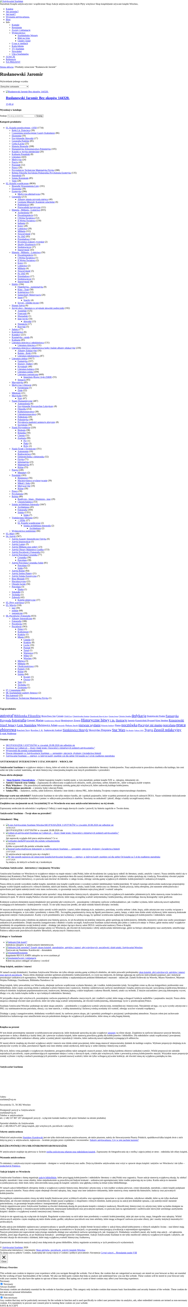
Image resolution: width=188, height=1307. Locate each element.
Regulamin (17, 27)
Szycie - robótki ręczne (28, 303)
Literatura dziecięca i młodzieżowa (28, 342)
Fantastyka (23, 361)
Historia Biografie (20, 146)
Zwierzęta (22, 687)
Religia (15, 496)
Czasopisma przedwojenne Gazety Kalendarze (33, 133)
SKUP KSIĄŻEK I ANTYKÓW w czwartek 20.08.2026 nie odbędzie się (40, 745)
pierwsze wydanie (89, 725)
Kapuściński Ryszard (145, 720)
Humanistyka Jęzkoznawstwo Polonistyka (31, 149)
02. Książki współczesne (17, 183)
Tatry (20, 682)
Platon (118, 725)
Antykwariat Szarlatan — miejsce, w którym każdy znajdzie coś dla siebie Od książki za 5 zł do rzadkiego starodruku (60, 756)
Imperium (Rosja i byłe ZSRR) (38, 377)
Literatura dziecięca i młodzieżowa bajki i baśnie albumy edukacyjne (43, 348)
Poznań (27, 647)
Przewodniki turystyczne (29, 207)
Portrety (21, 669)
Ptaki (26, 443)
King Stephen (161, 720)
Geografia (16, 196)
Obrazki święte (19, 584)
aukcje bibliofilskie (47, 1177)
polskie (15, 610)
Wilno (26, 655)
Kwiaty (27, 677)
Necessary (8, 1284)
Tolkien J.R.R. (139, 730)
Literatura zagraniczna (28, 374)
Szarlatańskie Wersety (28, 35)
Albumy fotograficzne (22, 618)
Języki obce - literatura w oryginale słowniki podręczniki (38, 308)
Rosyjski (22, 326)
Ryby (26, 446)
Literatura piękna (19, 358)
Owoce (27, 679)
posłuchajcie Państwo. (10, 1166)
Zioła (20, 390)
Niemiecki (22, 324)
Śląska (21, 589)
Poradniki (16, 475)
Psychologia (17, 494)
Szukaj (39, 116)
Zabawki (16, 597)
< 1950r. (21, 520)
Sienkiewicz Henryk (75, 730)
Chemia (21, 435)
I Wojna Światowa (26, 218)
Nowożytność (24, 234)
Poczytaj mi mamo (150, 725)
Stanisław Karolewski (33, 1137)
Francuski (22, 313)
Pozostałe (16, 165)
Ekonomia (16, 135)
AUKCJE (10, 56)
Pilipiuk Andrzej (107, 725)
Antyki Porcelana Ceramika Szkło (27, 563)
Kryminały (23, 366)
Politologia (23, 417)
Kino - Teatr (23, 289)
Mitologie (16, 393)
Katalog (9, 9)
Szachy (27, 300)
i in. (112, 720)
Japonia (131, 720)
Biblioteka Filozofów (27, 716)
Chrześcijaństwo (25, 502)
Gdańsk (27, 639)
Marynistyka (17, 382)
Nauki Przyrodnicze (21, 427)
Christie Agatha (125, 716)
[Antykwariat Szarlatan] (11, 1)
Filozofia (22, 409)
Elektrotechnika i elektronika (31, 456)
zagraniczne (17, 613)
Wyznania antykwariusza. (18, 17)
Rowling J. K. (37, 730)
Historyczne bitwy (95, 720)
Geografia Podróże (20, 141)
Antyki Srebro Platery (22, 573)
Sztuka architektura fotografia (25, 504)
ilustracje (121, 720)
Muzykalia (17, 395)
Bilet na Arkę (24, 38)
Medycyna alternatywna (29, 194)
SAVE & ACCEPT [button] (9, 1305)
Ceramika (22, 557)
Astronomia (23, 451)
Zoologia (22, 438)
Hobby (15, 284)
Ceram (59, 716)
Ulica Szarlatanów (20, 54)
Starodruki (16, 175)
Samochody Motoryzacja (29, 295)
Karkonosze (23, 632)
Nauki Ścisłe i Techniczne (24, 448)
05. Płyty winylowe (15, 602)
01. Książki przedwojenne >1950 (21, 127)
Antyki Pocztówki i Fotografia (26, 552)
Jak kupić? (11, 14)
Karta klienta (18, 46)
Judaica (15, 329)
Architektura (23, 507)
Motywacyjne (24, 486)
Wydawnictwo (18, 33)
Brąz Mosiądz (18, 578)
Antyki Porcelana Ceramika (24, 555)
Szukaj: (3, 116)
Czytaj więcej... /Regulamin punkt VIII (119, 1252)
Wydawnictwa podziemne (24, 531)
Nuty (20, 398)
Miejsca (21, 661)
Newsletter (17, 51)
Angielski (22, 311)
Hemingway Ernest (70, 720)
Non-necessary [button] (7, 1294)
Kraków (21, 634)
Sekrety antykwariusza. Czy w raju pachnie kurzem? (114, 1140)
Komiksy (16, 334)
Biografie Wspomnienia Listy (25, 186)
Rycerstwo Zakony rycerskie (31, 242)
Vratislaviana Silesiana (22, 517)
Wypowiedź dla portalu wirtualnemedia (24, 750)
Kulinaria (16, 340)
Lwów (27, 645)
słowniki (27, 321)
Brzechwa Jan (48, 716)
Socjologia (22, 425)
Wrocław (28, 658)
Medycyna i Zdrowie (21, 385)
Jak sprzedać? (12, 11)
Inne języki (23, 318)
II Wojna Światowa (27, 220)
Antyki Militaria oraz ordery (25, 547)
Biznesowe (23, 478)
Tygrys (148, 730)
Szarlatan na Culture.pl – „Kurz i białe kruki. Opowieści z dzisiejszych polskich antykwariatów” (50, 748)
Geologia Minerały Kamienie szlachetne (36, 202)
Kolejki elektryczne (27, 600)
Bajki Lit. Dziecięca (21, 130)
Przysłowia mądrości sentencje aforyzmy (36, 422)
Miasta (21, 637)
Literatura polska (25, 372)
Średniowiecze (24, 247)
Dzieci (21, 629)
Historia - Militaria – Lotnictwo (26, 252)
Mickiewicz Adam (47, 725)
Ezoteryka (16, 191)
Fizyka (21, 459)
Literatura (16, 157)
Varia (14, 181)
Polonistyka (23, 419)
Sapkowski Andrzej (53, 730)
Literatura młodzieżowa (29, 356)
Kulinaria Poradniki (21, 154)
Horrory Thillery (25, 364)
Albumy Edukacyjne (27, 350)
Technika (16, 594)
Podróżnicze (23, 204)
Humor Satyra (18, 305)
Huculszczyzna (19, 581)
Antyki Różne (18, 570)
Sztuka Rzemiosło (20, 178)
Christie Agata (113, 716)
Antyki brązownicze (21, 541)
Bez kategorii (12, 695)
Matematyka (23, 464)
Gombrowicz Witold (52, 721)
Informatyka (23, 462)
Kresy (20, 226)
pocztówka (129, 725)
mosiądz (61, 725)
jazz (13, 608)
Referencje (11, 59)
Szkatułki (16, 592)
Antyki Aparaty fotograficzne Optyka (29, 539)
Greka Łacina (18, 143)
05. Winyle (11, 605)
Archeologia (23, 212)
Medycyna (17, 159)
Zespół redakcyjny (167, 730)
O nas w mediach (20, 43)
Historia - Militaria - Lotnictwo (26, 210)
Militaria (21, 231)
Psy (25, 440)
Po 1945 (21, 236)
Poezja (15, 162)
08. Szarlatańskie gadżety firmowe (22, 693)
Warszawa (28, 653)
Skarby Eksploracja (27, 244)
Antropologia (24, 403)
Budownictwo (24, 454)
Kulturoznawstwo (26, 411)
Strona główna (7, 67)
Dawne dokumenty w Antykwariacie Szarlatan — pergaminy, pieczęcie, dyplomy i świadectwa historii (53, 753)
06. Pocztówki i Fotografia (18, 616)
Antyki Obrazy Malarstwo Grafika (28, 549)
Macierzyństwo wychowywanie (32, 480)
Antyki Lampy (18, 544)
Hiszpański (23, 316)
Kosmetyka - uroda (21, 337)
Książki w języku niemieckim (25, 151)
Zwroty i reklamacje (21, 30)
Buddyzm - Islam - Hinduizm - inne (34, 499)
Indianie (21, 223)
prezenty (112, 1033)
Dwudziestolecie (25, 215)
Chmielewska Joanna (81, 716)
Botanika (22, 433)
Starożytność (24, 249)
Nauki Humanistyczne (22, 401)
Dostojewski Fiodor (156, 716)
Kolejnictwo (23, 292)
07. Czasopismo (13, 690)
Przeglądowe (24, 239)
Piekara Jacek (71, 725)
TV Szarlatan (18, 48)
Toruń (26, 650)
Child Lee (68, 716)
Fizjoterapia (23, 387)
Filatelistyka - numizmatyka (30, 287)
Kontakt (15, 25)
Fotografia (22, 509)
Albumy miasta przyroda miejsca (33, 199)
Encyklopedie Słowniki (22, 138)
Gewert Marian (35, 720)
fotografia (19, 720)
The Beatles (130, 730)
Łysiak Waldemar (8, 733)
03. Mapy (10, 533)
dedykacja (139, 716)
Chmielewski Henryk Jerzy (99, 716)
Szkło (26, 515)
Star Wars (118, 730)
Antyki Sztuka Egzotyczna (24, 576)
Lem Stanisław (27, 725)
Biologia (22, 430)
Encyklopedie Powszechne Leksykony (36, 406)
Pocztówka (17, 624)
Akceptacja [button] (95, 1252)
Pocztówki (17, 626)
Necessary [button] (5, 1281)
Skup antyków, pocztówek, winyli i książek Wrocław (60, 1250)
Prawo (15, 167)
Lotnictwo (22, 228)
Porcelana (22, 560)
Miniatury (22, 472)
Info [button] (8, 22)
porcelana (169, 725)
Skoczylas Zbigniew (100, 730)
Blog (8, 19)
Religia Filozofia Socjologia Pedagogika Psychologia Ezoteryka (41, 173)
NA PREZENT (13, 62)
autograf (7, 715)
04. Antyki (11, 536)
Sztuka (21, 512)
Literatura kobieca (26, 369)
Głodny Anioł (24, 40)
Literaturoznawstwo (27, 414)
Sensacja (22, 379)
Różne (21, 467)
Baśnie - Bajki (24, 353)
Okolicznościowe (26, 666)
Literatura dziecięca (27, 345)
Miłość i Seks (24, 483)
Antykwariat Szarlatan (12, 1247)
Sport (20, 297)
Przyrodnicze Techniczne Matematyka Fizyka (33, 170)
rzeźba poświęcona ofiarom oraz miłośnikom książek (70, 1151)
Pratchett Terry (23, 730)
